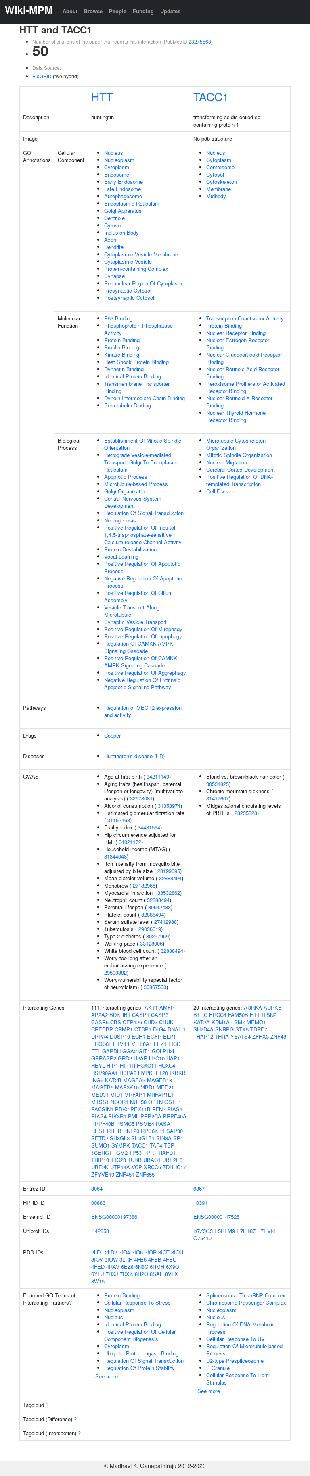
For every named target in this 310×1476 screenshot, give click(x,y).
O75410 (202, 1238)
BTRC (200, 1015)
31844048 (115, 856)
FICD (174, 1044)
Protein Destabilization (130, 549)
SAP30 (174, 1131)
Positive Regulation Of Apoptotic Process (142, 567)
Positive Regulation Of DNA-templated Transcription (239, 480)
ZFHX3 (260, 1036)
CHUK (166, 1022)
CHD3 (150, 1022)
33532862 (168, 892)
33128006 (151, 943)
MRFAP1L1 (160, 1094)
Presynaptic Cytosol (127, 290)
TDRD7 (258, 1029)
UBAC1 (152, 1160)
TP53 (135, 1152)
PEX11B (140, 1109)
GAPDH (111, 1051)
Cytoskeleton (221, 181)
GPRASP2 (103, 1058)
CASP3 (159, 1015)
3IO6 (137, 1252)
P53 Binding (118, 318)
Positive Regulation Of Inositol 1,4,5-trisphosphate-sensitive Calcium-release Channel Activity (143, 535)
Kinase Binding (121, 354)
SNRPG (224, 1029)
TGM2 (120, 1152)
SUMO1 (100, 1145)
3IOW (111, 1259)
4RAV (112, 1266)
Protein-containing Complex (136, 268)
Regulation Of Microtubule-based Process (244, 1349)
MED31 (100, 1094)
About (70, 11)
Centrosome (220, 167)
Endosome (116, 174)
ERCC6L (101, 1044)
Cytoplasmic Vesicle (128, 261)
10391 (200, 1202)
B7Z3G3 (203, 1231)
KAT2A (201, 1022)
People (117, 11)
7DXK (126, 1274)
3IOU (177, 1252)
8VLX (171, 1274)
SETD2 (99, 1138)
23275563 (200, 41)
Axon (110, 239)
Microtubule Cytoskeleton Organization (236, 444)
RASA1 (164, 1123)
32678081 (141, 798)
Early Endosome (123, 181)
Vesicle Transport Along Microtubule (131, 610)
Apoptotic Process (125, 476)
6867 (199, 1188)
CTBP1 (142, 1029)
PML (133, 1116)
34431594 (149, 827)
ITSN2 (269, 1015)
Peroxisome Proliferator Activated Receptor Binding (245, 387)
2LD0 (97, 1252)
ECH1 (138, 1036)
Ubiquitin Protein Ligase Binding (141, 1353)
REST (98, 1131)
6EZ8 (127, 1266)
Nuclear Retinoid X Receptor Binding (239, 401)
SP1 (178, 1138)
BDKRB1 (119, 1015)
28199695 (168, 871)
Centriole (114, 218)
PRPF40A (174, 1116)
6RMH (157, 1266)
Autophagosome (123, 196)
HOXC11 (147, 1065)
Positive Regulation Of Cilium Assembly (138, 596)
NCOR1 (119, 1102)
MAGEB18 (159, 1080)
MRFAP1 (134, 1094)
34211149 (158, 776)
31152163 (118, 820)
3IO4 (124, 1252)
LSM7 (238, 1022)
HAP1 (173, 1058)
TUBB (135, 1160)
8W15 (98, 1281)
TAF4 (156, 1145)
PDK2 (122, 1109)
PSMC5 (125, 1123)
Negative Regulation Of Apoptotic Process (143, 581)
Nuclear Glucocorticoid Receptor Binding (244, 358)
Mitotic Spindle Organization (239, 455)
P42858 (100, 1231)
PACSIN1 (102, 1109)
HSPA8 (127, 1073)
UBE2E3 (172, 1160)
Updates (170, 11)
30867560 (155, 987)
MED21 (165, 1087)
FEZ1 (160, 1044)
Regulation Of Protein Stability (139, 1368)
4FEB (154, 1259)
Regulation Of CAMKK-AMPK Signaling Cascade (138, 647)
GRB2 (125, 1058)
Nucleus (113, 152)
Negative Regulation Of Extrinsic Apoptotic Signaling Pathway (142, 683)
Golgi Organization (125, 491)
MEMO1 (256, 1022)
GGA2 (129, 1051)
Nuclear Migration (226, 462)
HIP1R (127, 1065)
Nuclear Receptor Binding (236, 333)
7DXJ (112, 1274)
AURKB (273, 1007)
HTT (102, 96)
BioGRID (42, 76)
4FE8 (140, 1259)
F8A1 (146, 1044)
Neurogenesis (120, 520)
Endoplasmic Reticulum (131, 203)
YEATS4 (240, 1036)
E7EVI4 (266, 1231)
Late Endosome (122, 189)
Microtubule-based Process (136, 484)
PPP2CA (150, 1116)
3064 (97, 1188)
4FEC (169, 1259)
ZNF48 (278, 1036)
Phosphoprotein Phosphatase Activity (138, 329)
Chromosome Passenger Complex (246, 1302)
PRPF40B (103, 1123)
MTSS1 (100, 1102)
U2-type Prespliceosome (235, 1360)
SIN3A (164, 1138)
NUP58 (138, 1102)
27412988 (165, 921)
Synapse (114, 276)
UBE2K (100, 1167)
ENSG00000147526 (216, 1216)
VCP (137, 1167)
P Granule (218, 1368)
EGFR (154, 1036)
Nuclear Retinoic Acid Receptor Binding (242, 372)
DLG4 (159, 1029)
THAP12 (203, 1036)
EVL (133, 1044)
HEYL (98, 1065)
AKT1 (151, 1007)
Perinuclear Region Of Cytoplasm (143, 283)
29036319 (149, 929)
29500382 (115, 972)
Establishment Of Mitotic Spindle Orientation (142, 444)
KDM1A (221, 1022)
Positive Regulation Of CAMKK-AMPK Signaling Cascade (141, 661)
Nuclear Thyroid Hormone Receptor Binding (236, 416)
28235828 (246, 813)
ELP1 (169, 1036)
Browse (93, 11)
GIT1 (144, 1051)
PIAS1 (174, 1109)
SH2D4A (203, 1029)
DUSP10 (120, 1036)
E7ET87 (246, 1231)
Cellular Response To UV (235, 1339)
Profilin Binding (121, 347)
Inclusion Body (121, 232)
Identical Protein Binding (132, 376)
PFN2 (158, 1109)
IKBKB (178, 1073)
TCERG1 (101, 1152)
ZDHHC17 (174, 1167)
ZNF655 (145, 1174)
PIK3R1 (117, 1116)
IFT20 (161, 1073)
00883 (98, 1202)
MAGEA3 (134, 1080)
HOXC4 (166, 1065)
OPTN (155, 1102)
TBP (169, 1145)
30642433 (159, 907)
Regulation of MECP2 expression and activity (143, 711)
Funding (143, 11)
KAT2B (113, 1080)
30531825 (217, 784)
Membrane (218, 189)
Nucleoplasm (119, 160)
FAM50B (238, 1015)
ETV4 (119, 1044)
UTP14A (120, 1167)
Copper (112, 735)
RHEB (114, 1131)
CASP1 (140, 1015)
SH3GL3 (120, 1138)
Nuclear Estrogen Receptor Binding (237, 343)
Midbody (216, 196)
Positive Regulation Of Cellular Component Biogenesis (140, 1335)
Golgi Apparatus (123, 210)
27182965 (144, 885)
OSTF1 (172, 1102)
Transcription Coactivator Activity (245, 318)
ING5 (97, 1080)
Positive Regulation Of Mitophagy (143, 629)
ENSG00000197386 (114, 1216)
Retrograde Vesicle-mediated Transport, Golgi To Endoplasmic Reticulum (142, 462)
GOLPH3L (164, 1051)
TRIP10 (100, 1160)
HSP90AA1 (104, 1073)
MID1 (116, 1094)
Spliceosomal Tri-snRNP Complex (245, 1295)
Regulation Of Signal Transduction (144, 513)
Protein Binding (122, 340)
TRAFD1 (165, 1152)
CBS (115, 1022)
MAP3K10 (127, 1087)
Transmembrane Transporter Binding (137, 387)
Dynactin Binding (124, 369)
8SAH (156, 1274)
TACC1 (211, 96)
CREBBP (102, 1029)
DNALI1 (177, 1029)
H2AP (140, 1058)
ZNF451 (125, 1174)
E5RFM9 (224, 1231)
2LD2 (111, 1252)
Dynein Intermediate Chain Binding (144, 398)
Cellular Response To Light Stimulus (237, 1378)
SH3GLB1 (143, 1138)
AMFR (166, 1007)
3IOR (151, 1252)
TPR (148, 1152)
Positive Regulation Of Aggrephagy (145, 672)
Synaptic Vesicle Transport (135, 622)
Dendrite (114, 247)
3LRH (125, 1259)
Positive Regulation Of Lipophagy (143, 636)
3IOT (164, 1252)
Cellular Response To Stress (137, 1302)
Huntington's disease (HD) (134, 756)
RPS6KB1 (153, 1131)
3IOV (97, 1259)
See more (106, 1376)
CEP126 (132, 1022)
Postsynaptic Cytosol (129, 297)
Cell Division (220, 491)
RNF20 (131, 1131)
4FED (98, 1266)
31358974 (169, 805)
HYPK (145, 1073)
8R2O (141, 1274)
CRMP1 (124, 1029)
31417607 (217, 798)
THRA (222, 1036)
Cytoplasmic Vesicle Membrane (141, 254)
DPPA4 (99, 1036)
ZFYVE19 (102, 1174)
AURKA (253, 1007)
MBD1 (147, 1087)
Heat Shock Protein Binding (136, 362)
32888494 (170, 878)
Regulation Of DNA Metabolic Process (240, 1327)
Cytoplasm (116, 167)
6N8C (141, 1266)
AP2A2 (99, 1015)
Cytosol (113, 225)
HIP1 (112, 1065)
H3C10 (157, 1058)
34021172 (130, 842)
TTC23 (118, 1160)
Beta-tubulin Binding (127, 405)
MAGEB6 (102, 1087)
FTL (96, 1051)
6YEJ (97, 1274)
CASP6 (100, 1022)
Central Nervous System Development (132, 502)
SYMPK (120, 1145)
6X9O (172, 1266)
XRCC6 (152, 1167)
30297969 (157, 936)
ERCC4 (217, 1015)
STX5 (242, 1029)
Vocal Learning (121, 556)
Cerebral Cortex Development (240, 469)
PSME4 (145, 1123)
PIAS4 (99, 1116)
